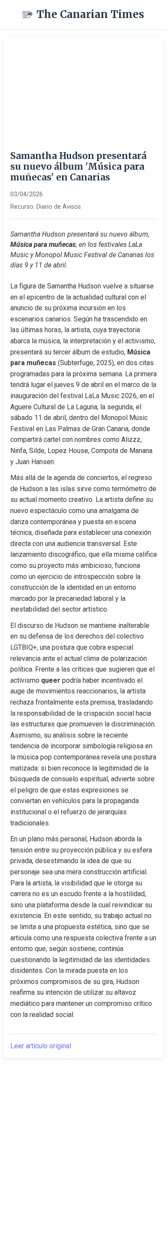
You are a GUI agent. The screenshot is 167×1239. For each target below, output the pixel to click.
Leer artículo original (40, 1046)
